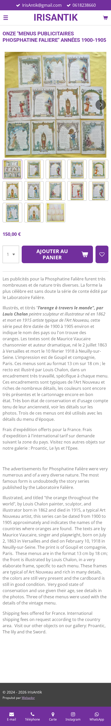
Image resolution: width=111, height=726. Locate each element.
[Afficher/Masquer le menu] (5, 17)
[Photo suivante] (101, 105)
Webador (28, 698)
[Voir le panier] (105, 17)
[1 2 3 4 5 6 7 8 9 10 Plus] (11, 254)
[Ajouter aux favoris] (102, 254)
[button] (12, 169)
